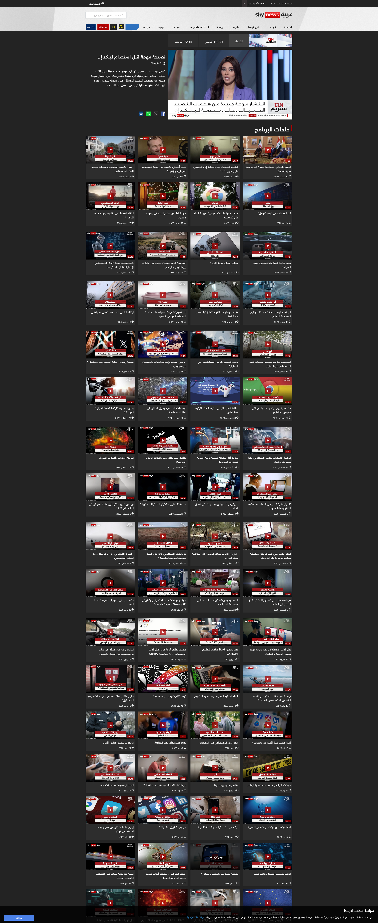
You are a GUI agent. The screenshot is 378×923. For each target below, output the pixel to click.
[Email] (141, 114)
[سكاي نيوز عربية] (273, 15)
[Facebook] (163, 114)
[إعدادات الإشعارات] (121, 26)
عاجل (114, 27)
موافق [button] (19, 917)
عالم (237, 27)
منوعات (176, 27)
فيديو (161, 27)
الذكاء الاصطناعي (201, 27)
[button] (103, 27)
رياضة (220, 27)
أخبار (274, 27)
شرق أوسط (253, 27)
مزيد (147, 27)
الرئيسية (288, 27)
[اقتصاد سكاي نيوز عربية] (132, 27)
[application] (230, 84)
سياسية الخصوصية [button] (196, 917)
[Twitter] (156, 114)
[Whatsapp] (148, 114)
